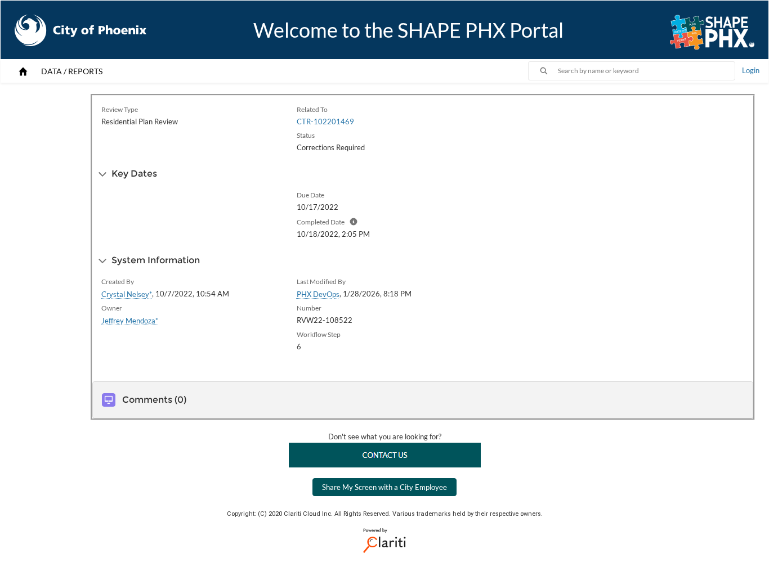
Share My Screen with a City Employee (384, 487)
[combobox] (646, 71)
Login (750, 70)
